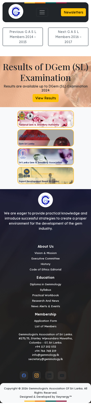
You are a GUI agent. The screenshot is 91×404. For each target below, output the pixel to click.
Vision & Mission (45, 253)
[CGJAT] (45, 137)
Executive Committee (45, 258)
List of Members (46, 326)
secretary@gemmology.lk (45, 359)
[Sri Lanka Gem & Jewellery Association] (45, 156)
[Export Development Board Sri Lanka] (45, 175)
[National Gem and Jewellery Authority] (45, 119)
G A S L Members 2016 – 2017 (68, 37)
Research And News (45, 300)
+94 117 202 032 (45, 346)
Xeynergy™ (64, 396)
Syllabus (45, 289)
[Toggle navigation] (42, 12)
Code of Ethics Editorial (45, 269)
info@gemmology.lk (45, 354)
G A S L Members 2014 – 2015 (23, 37)
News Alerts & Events (45, 306)
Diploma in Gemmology (45, 284)
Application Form (45, 320)
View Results (45, 98)
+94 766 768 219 (45, 350)
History (46, 264)
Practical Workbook (45, 295)
